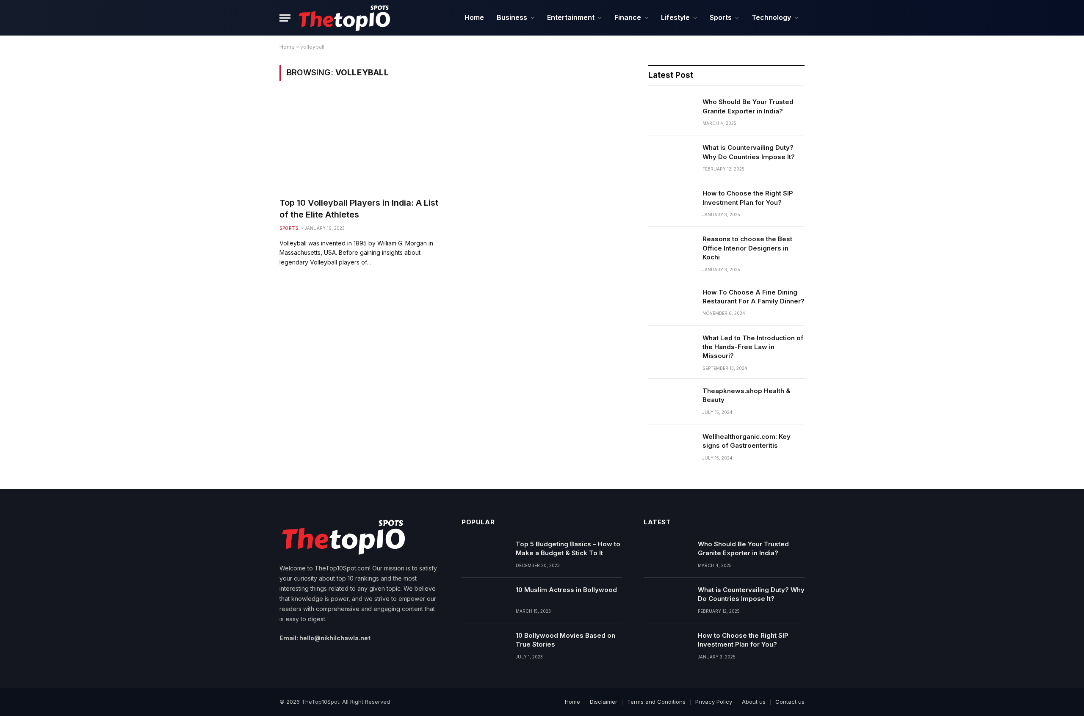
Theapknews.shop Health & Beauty (746, 395)
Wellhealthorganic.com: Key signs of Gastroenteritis (746, 440)
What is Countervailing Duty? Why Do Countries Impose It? (748, 151)
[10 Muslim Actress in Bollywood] (485, 600)
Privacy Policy (713, 701)
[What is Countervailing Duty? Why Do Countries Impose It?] (671, 158)
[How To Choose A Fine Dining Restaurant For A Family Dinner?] (671, 303)
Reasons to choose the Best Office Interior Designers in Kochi (747, 248)
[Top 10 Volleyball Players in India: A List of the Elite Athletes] (361, 144)
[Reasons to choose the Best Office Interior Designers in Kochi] (671, 250)
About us (754, 701)
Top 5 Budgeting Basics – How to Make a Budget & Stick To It (568, 548)
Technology (771, 17)
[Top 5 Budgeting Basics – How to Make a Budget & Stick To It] (485, 555)
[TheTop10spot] (344, 18)
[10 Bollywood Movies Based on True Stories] (485, 646)
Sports (721, 17)
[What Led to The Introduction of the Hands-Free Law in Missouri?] (671, 349)
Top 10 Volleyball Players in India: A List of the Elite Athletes (358, 208)
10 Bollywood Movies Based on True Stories (565, 639)
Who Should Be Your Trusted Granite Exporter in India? (748, 106)
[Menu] (284, 18)
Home (474, 17)
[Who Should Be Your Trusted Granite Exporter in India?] (671, 112)
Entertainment (571, 17)
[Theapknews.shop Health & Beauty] (671, 402)
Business (512, 17)
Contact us (790, 701)
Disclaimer (603, 701)
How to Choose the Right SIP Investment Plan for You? (747, 197)
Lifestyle (675, 17)
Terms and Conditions (656, 701)
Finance (627, 17)
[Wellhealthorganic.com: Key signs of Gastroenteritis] (671, 447)
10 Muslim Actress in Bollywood (567, 594)
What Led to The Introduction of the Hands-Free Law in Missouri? (752, 347)
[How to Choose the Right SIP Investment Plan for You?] (671, 204)
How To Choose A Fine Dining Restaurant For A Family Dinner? (753, 296)
